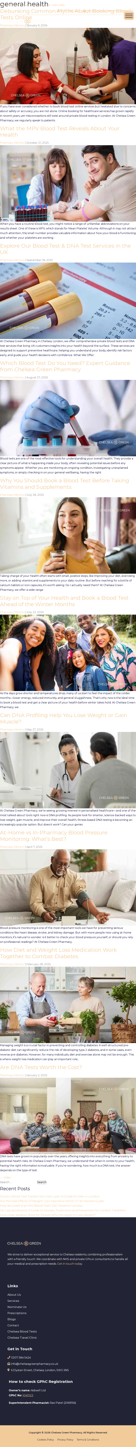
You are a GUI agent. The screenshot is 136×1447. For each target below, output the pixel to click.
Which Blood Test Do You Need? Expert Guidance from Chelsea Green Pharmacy (65, 366)
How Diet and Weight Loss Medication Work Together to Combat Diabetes (58, 953)
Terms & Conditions (88, 1439)
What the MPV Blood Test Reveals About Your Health (60, 131)
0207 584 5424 (70, 10)
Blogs (11, 1319)
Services (13, 1300)
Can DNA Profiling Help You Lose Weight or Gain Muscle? (63, 718)
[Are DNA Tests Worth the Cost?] (68, 1115)
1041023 (28, 1395)
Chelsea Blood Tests (22, 1331)
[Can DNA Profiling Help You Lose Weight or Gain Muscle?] (68, 770)
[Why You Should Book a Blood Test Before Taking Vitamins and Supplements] (68, 535)
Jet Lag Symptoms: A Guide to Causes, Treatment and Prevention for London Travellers (63, 1210)
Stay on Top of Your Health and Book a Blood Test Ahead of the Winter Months (64, 601)
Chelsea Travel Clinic (22, 1337)
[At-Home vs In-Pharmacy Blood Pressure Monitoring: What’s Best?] (68, 887)
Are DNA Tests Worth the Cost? (41, 1067)
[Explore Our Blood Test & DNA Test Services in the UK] (68, 300)
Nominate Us (17, 1307)
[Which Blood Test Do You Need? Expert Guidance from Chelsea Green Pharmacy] (68, 418)
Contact (13, 1325)
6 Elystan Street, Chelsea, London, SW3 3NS (36, 5)
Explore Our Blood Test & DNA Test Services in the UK (65, 248)
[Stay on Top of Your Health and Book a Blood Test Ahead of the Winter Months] (68, 652)
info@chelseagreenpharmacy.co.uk (110, 10)
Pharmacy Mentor (12, 142)
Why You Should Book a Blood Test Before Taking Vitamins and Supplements (64, 483)
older (5, 1177)
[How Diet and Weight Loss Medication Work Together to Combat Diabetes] (68, 1004)
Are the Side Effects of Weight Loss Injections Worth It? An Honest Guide (52, 1201)
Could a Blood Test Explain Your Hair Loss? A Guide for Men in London (50, 1196)
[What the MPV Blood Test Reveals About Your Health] (68, 183)
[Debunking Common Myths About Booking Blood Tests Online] (68, 65)
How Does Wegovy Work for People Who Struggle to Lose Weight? (48, 1215)
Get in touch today (69, 1263)
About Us (14, 1294)
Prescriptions (17, 1313)
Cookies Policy (45, 1439)
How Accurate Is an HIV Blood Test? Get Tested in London (41, 1205)
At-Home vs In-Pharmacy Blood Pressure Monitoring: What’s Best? (53, 835)
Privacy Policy (65, 1439)
